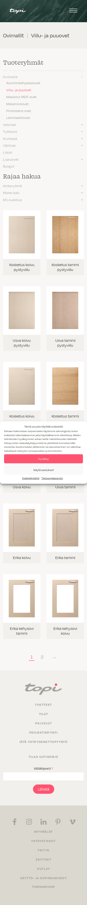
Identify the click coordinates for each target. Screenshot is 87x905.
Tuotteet (43, 704)
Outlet (43, 868)
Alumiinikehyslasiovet (23, 83)
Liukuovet (11, 159)
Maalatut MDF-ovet (21, 96)
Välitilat (9, 145)
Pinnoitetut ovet (18, 110)
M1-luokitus (12, 199)
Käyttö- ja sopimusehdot (43, 878)
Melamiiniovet (17, 104)
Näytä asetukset (43, 470)
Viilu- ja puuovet (18, 90)
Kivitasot (10, 138)
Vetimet (9, 124)
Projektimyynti (43, 732)
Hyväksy (43, 459)
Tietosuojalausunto (52, 478)
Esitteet (43, 859)
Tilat (43, 714)
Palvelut (43, 723)
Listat (7, 152)
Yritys (43, 850)
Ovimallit (10, 76)
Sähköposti (43, 768)
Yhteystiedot (43, 841)
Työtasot (10, 131)
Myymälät (43, 831)
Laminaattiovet (18, 117)
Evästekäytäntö (30, 478)
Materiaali (11, 192)
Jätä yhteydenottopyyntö (43, 742)
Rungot (8, 166)
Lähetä (43, 789)
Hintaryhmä (12, 186)
